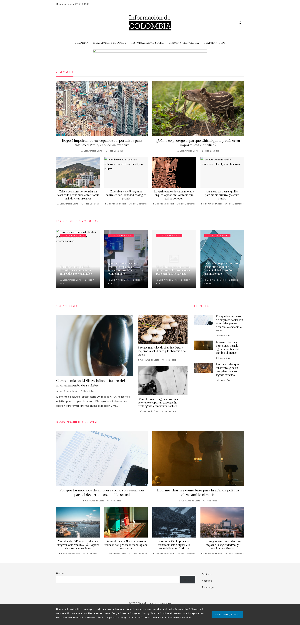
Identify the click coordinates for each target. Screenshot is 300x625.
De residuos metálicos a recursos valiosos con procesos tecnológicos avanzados (126, 545)
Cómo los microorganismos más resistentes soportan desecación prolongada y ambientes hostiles (158, 403)
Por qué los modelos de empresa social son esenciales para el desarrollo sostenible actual (229, 323)
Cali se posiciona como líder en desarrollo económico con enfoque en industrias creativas (78, 195)
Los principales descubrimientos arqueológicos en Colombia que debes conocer (174, 195)
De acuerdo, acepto (227, 614)
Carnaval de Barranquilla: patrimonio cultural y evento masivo (222, 195)
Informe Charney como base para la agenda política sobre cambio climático (229, 347)
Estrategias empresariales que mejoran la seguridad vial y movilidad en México (222, 545)
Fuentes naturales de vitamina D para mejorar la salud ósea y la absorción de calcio (162, 351)
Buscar (60, 573)
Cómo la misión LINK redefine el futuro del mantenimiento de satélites (90, 383)
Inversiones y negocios (73, 235)
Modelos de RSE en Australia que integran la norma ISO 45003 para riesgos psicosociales (78, 545)
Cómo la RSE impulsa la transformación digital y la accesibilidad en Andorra (174, 545)
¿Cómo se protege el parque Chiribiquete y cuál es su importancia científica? (198, 142)
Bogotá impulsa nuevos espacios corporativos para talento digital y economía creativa (102, 142)
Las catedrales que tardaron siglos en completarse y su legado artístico (227, 370)
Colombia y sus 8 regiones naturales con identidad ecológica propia (126, 195)
